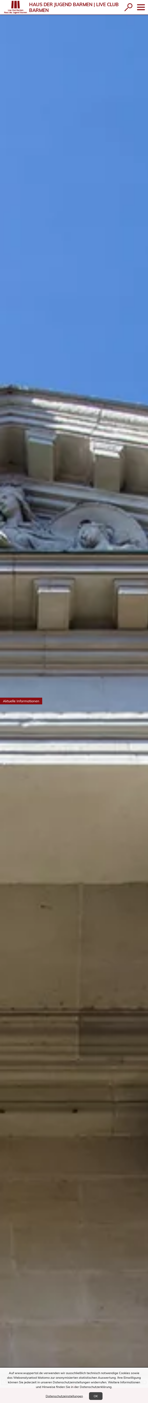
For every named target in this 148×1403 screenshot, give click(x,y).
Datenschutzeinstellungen (64, 1396)
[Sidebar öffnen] (141, 7)
